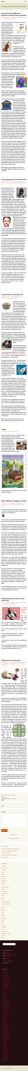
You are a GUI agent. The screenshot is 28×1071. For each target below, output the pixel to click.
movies (12, 504)
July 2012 (4, 1041)
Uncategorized (15, 431)
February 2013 (5, 1026)
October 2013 (5, 1009)
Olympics (3, 910)
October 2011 (5, 1060)
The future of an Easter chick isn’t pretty (9, 855)
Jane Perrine (5, 960)
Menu (2, 1)
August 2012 (5, 1039)
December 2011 (6, 1055)
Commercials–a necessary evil (12, 294)
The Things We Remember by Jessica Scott (10, 848)
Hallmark (15, 298)
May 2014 (4, 994)
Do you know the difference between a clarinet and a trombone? (14, 14)
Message (3, 812)
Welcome (3, 935)
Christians (16, 183)
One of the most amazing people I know (9, 851)
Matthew (13, 604)
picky (19, 504)
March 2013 (5, 1024)
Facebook (3, 882)
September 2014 (6, 986)
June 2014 (5, 992)
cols (24, 503)
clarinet (9, 18)
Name (2, 800)
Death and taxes (4, 857)
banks (12, 663)
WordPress (3, 665)
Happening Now (19, 662)
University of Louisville (5, 933)
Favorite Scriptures (5, 887)
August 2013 (5, 1013)
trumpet (13, 18)
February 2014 (5, 1001)
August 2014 (5, 988)
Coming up (3, 876)
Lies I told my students (6, 853)
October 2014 (5, 984)
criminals (5, 504)
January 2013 (5, 1028)
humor (2, 897)
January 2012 (5, 1053)
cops (2, 504)
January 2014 (5, 1003)
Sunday (2, 925)
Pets (2, 912)
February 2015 (5, 975)
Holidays (13, 602)
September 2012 (6, 1037)
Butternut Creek (20, 181)
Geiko (12, 298)
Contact (7, 953)
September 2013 (6, 1011)
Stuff (2, 663)
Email (2, 806)
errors (9, 504)
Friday (3, 429)
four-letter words (21, 183)
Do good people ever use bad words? (14, 179)
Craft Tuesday (4, 880)
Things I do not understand (10, 660)
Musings (21, 17)
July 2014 (4, 990)
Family (2, 885)
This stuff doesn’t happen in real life (13, 501)
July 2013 (4, 1015)
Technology (6, 663)
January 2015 (5, 978)
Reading (3, 914)
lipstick (10, 604)
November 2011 (6, 1058)
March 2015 (5, 973)
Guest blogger (4, 891)
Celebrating (3, 870)
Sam (2, 184)
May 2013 (4, 1020)
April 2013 (5, 1022)
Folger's (8, 298)
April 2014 (5, 997)
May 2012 (4, 1045)
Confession (3, 878)
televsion (22, 504)
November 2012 (6, 1032)
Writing (2, 183)
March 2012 (5, 1049)
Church (18, 17)
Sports (2, 920)
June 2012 (5, 1043)
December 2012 (6, 1030)
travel (2, 929)
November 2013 (6, 1007)
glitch (15, 663)
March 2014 (5, 999)
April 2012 (5, 1047)
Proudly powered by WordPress (7, 1068)
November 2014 (6, 982)
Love (2, 906)
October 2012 (5, 1034)
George (2, 889)
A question (14, 17)
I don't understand (20, 663)
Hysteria (3, 899)
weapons (3, 505)
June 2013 (5, 1018)
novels (15, 504)
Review (2, 916)
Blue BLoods (20, 503)
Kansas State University (6, 904)
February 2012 (5, 1051)
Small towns (3, 918)
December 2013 (6, 1005)
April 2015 (5, 971)
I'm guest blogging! (5, 901)
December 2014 (6, 980)
